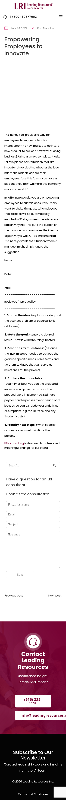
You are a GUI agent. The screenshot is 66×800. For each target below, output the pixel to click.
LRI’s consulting (14, 443)
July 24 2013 (19, 28)
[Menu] (60, 17)
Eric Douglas (45, 28)
